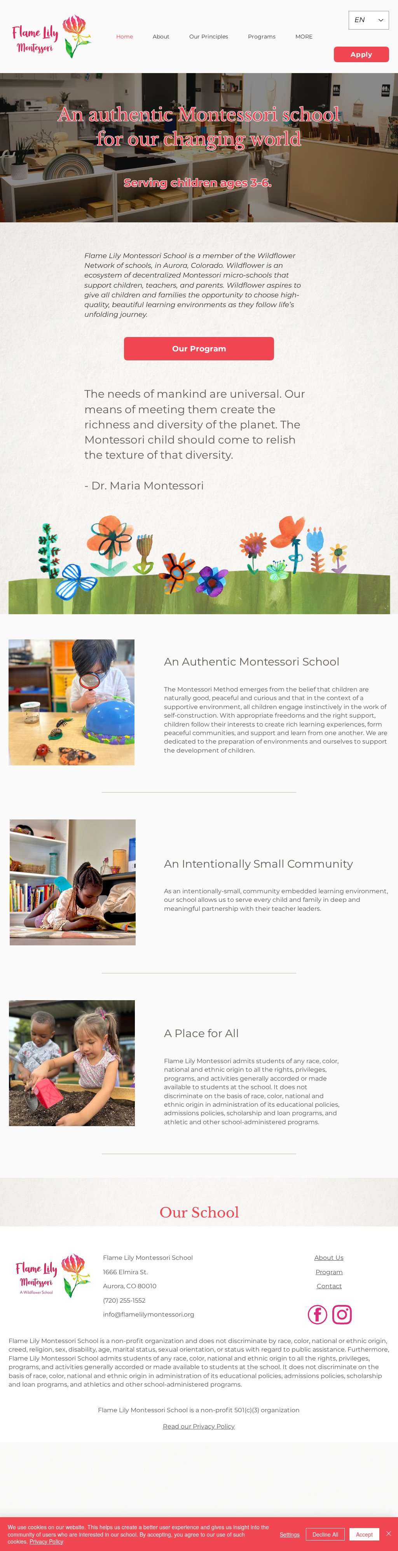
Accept (364, 1534)
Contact (329, 1286)
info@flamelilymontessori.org (148, 1314)
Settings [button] (290, 1534)
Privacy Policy (46, 1541)
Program (329, 1272)
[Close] (388, 1534)
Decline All (325, 1534)
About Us (329, 1257)
